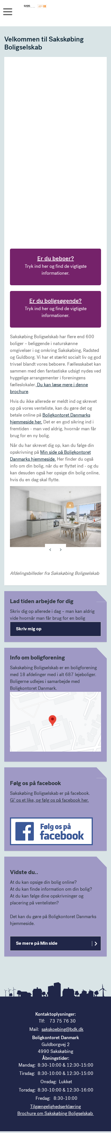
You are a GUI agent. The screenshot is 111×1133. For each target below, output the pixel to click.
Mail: (34, 1029)
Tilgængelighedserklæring (55, 1107)
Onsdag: (48, 1082)
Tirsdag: (27, 1073)
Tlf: (42, 1021)
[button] (55, 722)
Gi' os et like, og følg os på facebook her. (49, 800)
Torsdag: (27, 1090)
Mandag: (27, 1065)
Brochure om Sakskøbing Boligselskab (55, 1113)
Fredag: (43, 1098)
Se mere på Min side (36, 943)
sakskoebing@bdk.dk (62, 1029)
